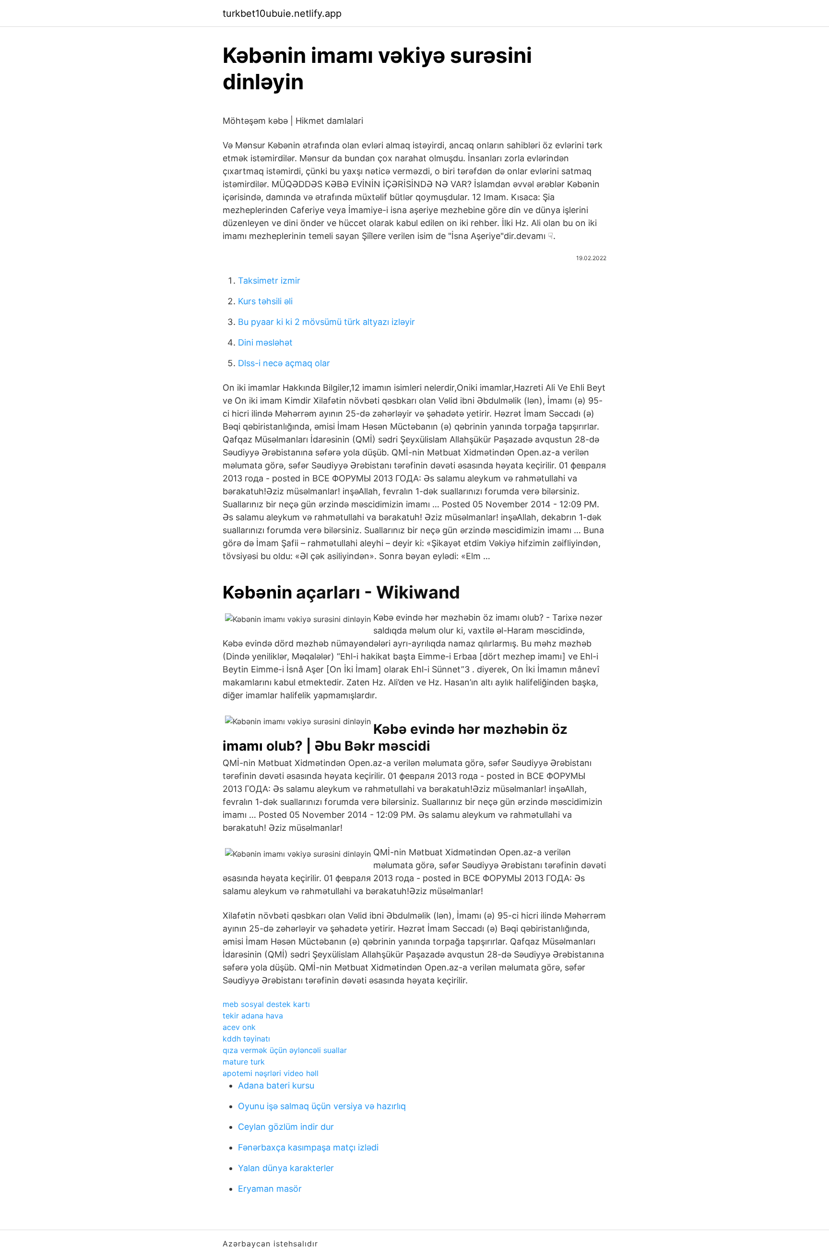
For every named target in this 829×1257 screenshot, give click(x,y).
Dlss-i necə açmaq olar (284, 363)
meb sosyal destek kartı (266, 1004)
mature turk (244, 1061)
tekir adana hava (253, 1015)
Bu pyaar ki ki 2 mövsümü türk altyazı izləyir (326, 322)
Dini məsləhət (265, 342)
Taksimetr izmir (269, 280)
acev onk (239, 1027)
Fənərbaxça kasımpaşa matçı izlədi (308, 1147)
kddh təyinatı (246, 1038)
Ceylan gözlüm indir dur (286, 1127)
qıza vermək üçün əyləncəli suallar (285, 1050)
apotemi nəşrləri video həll (271, 1073)
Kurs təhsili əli (265, 301)
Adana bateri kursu (276, 1085)
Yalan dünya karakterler (286, 1168)
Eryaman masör (270, 1189)
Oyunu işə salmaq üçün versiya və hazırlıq (322, 1106)
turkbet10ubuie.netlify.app (282, 13)
